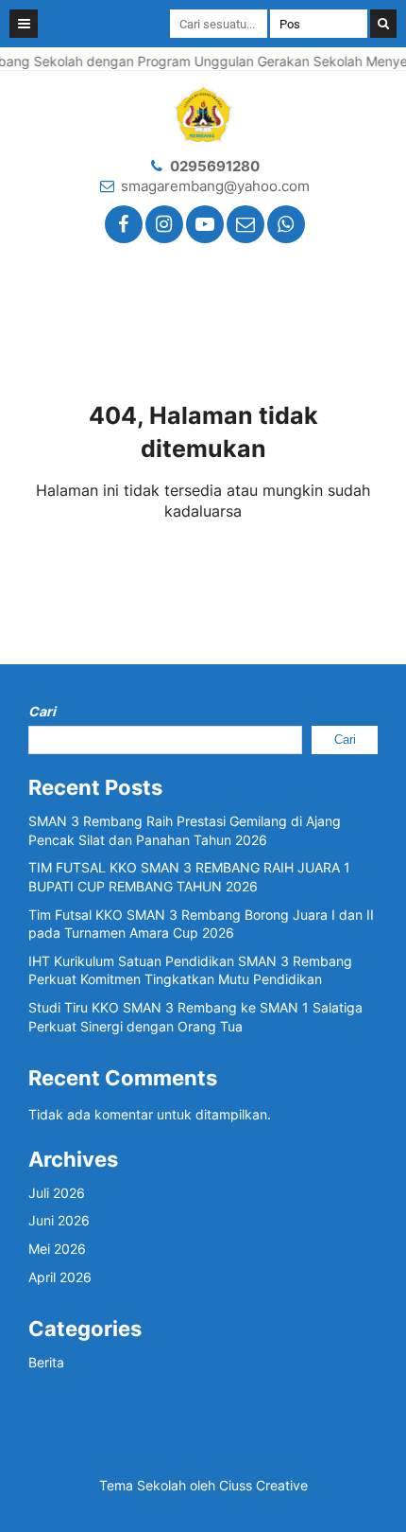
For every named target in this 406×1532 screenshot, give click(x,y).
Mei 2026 (57, 1249)
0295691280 (215, 166)
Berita (46, 1362)
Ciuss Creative (263, 1485)
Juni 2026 (59, 1220)
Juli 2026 (56, 1193)
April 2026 (60, 1277)
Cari (42, 711)
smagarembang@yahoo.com (215, 186)
